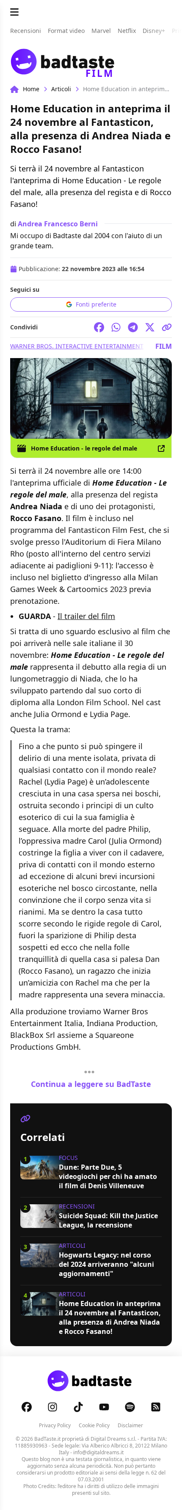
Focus (68, 1158)
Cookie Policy (94, 1425)
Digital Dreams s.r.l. (113, 1438)
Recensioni (77, 1206)
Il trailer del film (86, 616)
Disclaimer (130, 1425)
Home (31, 89)
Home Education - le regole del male (84, 448)
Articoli (61, 89)
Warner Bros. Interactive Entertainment (76, 346)
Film (163, 346)
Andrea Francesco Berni (58, 223)
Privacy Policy (55, 1425)
